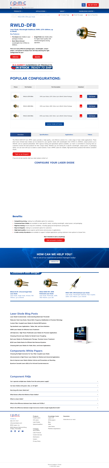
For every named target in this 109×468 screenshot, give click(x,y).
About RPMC (36, 430)
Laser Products (37, 432)
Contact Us (15, 7)
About (62, 11)
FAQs (49, 424)
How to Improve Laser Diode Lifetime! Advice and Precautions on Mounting (32, 360)
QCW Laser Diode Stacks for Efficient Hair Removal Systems (28, 342)
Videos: (90, 134)
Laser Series (51, 426)
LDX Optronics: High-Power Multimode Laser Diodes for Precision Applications (33, 332)
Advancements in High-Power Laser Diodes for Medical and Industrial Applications (35, 357)
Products (17, 11)
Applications (40, 11)
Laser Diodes (36, 422)
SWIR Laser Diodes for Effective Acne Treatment (24, 329)
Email (78, 15)
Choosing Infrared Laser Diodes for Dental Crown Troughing (28, 336)
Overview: (21, 134)
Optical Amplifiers (38, 424)
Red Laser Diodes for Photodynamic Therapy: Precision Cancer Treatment (32, 339)
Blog (49, 422)
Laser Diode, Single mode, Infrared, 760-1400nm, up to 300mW (22, 294)
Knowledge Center (86, 11)
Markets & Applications (54, 428)
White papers (51, 420)
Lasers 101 (51, 417)
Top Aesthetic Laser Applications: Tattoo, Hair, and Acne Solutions (29, 326)
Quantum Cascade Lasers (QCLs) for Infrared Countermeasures (29, 363)
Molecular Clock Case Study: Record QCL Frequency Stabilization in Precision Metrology (36, 320)
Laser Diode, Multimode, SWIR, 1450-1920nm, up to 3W (48, 294)
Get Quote (92, 96)
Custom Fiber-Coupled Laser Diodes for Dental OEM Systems (28, 323)
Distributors (36, 437)
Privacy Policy (36, 441)
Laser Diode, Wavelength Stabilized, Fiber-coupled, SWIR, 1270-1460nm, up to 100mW (80, 294)
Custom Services (37, 434)
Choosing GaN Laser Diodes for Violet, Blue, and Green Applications (30, 345)
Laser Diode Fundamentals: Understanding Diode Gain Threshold (29, 316)
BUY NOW (94, 5)
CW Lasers (36, 420)
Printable (65, 15)
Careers (35, 439)
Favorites (93, 15)
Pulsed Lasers (36, 417)
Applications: (69, 134)
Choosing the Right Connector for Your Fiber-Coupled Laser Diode (29, 354)
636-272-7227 (28, 7)
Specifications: (44, 134)
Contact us (54, 261)
